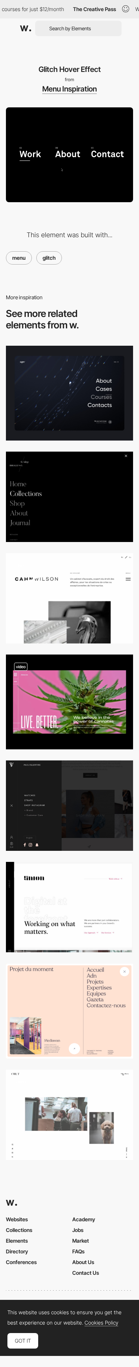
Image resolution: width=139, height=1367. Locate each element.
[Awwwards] (25, 28)
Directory (17, 1251)
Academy (83, 1219)
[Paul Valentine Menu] (69, 805)
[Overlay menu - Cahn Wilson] (69, 598)
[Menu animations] (69, 393)
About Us (83, 1262)
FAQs (78, 1251)
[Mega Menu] (69, 1011)
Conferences (21, 1262)
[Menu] (69, 702)
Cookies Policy (101, 1322)
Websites (17, 1219)
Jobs (77, 1230)
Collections (19, 1230)
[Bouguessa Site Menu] (69, 497)
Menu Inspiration (69, 89)
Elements (17, 1240)
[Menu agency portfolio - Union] (69, 907)
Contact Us (85, 1273)
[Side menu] (69, 1115)
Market (80, 1240)
